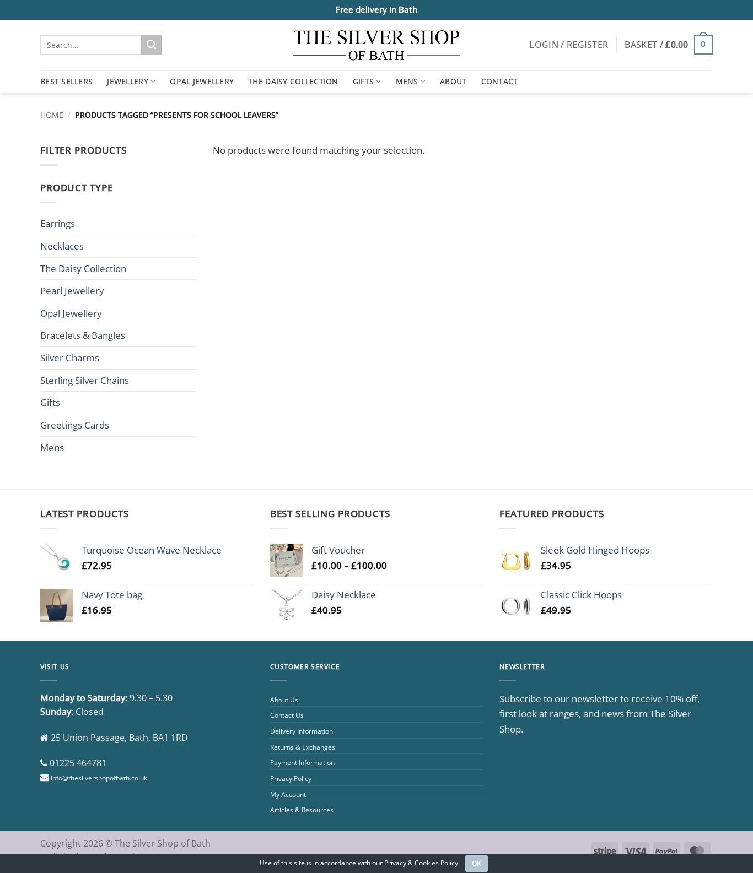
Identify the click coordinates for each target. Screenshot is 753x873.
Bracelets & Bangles (82, 335)
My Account (288, 794)
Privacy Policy (290, 778)
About (453, 81)
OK (477, 863)
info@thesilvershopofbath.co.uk (99, 778)
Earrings (57, 223)
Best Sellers (66, 81)
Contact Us (287, 715)
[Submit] (151, 45)
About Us (284, 699)
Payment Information (302, 762)
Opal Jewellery (202, 81)
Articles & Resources (302, 810)
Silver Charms (69, 357)
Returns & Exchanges (302, 747)
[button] (568, 45)
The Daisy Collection (293, 81)
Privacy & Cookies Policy (421, 862)
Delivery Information (301, 731)
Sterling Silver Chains (84, 380)
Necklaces (62, 246)
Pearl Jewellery (72, 290)
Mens (407, 81)
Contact (499, 81)
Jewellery (127, 81)
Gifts (363, 81)
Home (51, 115)
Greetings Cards (74, 425)
